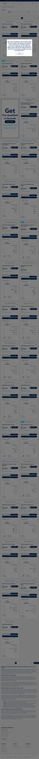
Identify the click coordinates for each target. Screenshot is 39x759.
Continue (19, 53)
